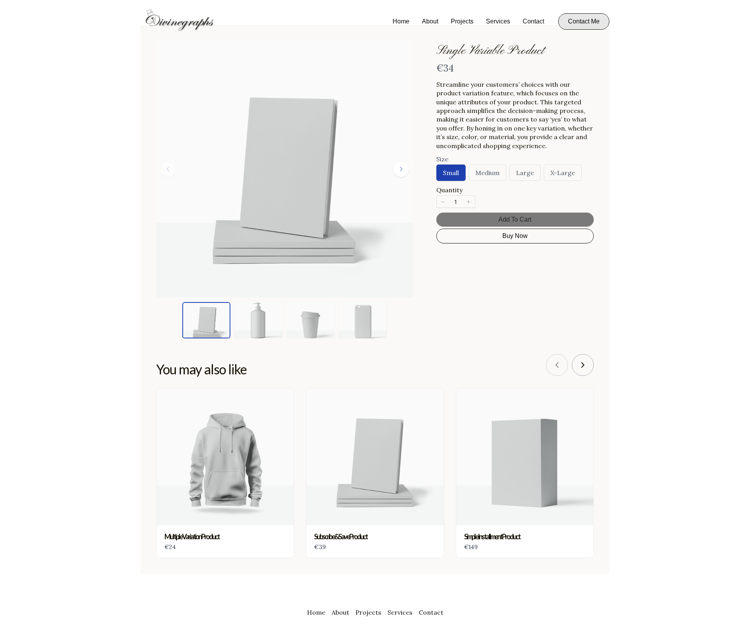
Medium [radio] (487, 174)
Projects (462, 21)
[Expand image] (402, 51)
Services (498, 21)
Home (401, 21)
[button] (583, 21)
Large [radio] (525, 174)
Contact (533, 21)
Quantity (449, 190)
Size (442, 159)
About (430, 21)
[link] (583, 365)
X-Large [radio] (562, 174)
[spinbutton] (455, 201)
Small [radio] (451, 174)
